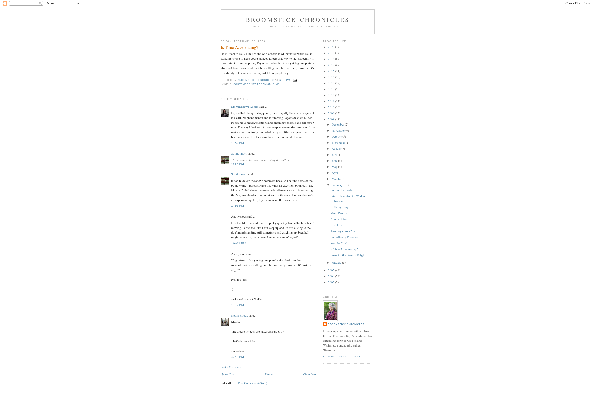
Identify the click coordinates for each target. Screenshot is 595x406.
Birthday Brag (339, 207)
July (335, 155)
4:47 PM (237, 164)
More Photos (339, 213)
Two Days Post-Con (343, 231)
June (335, 161)
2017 (331, 65)
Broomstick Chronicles (298, 19)
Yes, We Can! (339, 243)
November (338, 130)
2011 (331, 101)
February (338, 185)
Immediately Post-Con (345, 237)
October (337, 136)
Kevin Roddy (239, 315)
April (335, 173)
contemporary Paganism (252, 84)
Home (269, 374)
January (337, 262)
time (276, 84)
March (336, 179)
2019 (331, 53)
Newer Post (228, 374)
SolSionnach (239, 153)
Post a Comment (231, 367)
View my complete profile (343, 356)
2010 (331, 107)
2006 (331, 276)
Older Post (309, 374)
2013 (331, 89)
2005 (331, 282)
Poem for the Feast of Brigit (348, 255)
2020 (331, 47)
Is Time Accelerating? (344, 249)
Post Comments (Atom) (252, 383)
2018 (331, 59)
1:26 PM (237, 143)
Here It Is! (337, 225)
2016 (331, 71)
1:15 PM (237, 305)
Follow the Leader (342, 190)
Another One (339, 219)
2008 (331, 119)
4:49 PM (237, 206)
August (336, 148)
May (335, 167)
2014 (331, 83)
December (338, 124)
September (339, 142)
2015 (331, 77)
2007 (331, 270)
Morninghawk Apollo (245, 106)
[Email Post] (295, 80)
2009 (331, 113)
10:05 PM (238, 243)
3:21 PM (237, 357)
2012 (331, 95)
